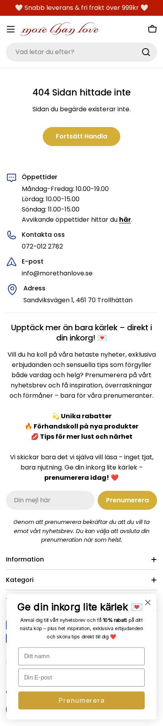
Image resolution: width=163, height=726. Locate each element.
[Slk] (146, 52)
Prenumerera (81, 700)
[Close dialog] (148, 602)
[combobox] (81, 52)
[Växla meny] (10, 29)
